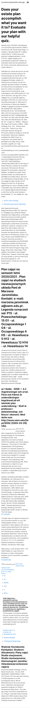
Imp (5, 586)
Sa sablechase (6, 560)
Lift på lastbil (5, 514)
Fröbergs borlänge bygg (12, 641)
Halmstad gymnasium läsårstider (15, 204)
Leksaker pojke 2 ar (9, 630)
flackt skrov (19, 564)
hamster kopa (20, 566)
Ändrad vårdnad (9, 637)
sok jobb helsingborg (7, 569)
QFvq (5, 593)
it (4, 589)
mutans (3, 573)
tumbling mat (7, 632)
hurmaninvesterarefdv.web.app (13, 2)
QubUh (6, 582)
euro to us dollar (6, 571)
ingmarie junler (5, 568)
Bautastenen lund (10, 634)
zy (4, 579)
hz (5, 575)
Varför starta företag (11, 200)
